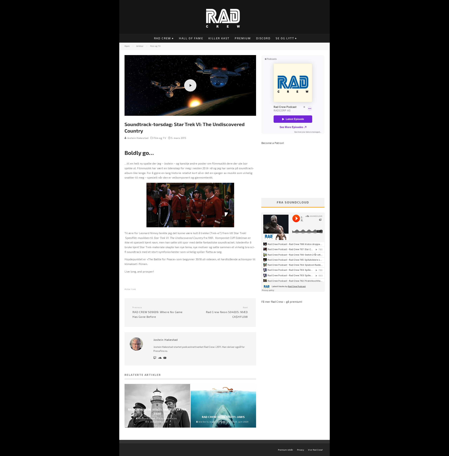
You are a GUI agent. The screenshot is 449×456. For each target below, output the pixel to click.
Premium (243, 38)
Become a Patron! (272, 143)
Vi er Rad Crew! (315, 450)
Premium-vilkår (285, 450)
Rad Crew (162, 38)
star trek (131, 289)
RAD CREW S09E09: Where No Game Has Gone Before (157, 312)
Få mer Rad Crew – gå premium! (281, 301)
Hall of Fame (191, 38)
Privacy (300, 450)
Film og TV (160, 137)
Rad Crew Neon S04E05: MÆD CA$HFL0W (227, 312)
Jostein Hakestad (137, 137)
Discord (263, 38)
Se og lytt (285, 38)
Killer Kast (218, 38)
